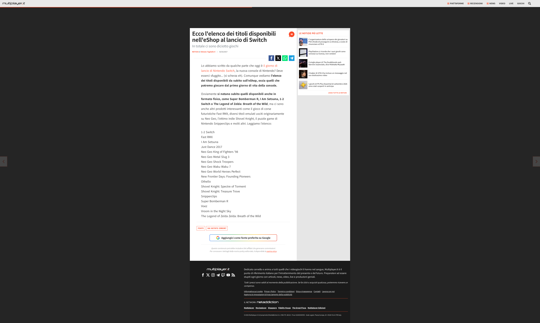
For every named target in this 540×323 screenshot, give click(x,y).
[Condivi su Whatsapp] (285, 58)
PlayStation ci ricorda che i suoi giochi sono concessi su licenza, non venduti (327, 52)
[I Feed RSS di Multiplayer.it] (233, 275)
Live (511, 3)
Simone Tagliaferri (208, 52)
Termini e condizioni (286, 291)
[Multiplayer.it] (13, 3)
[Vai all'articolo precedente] (536, 161)
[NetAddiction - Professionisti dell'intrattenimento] (267, 302)
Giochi (520, 3)
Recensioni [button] (476, 3)
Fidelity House (284, 307)
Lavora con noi (328, 291)
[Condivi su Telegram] (291, 58)
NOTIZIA (195, 52)
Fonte (201, 228)
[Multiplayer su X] (208, 275)
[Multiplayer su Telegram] (218, 275)
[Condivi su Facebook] (271, 58)
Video (502, 3)
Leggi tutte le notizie (337, 93)
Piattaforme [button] (457, 3)
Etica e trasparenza (304, 291)
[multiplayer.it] (218, 269)
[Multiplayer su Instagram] (213, 275)
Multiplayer (249, 307)
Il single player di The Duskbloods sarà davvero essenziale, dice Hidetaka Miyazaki (327, 63)
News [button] (492, 3)
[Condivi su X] (278, 58)
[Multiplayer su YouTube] (228, 275)
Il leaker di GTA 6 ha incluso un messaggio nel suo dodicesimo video (328, 74)
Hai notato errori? (216, 228)
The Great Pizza (299, 307)
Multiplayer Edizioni (316, 307)
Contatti (317, 291)
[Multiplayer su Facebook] (203, 275)
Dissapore (272, 307)
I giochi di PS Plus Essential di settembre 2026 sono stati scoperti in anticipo (328, 85)
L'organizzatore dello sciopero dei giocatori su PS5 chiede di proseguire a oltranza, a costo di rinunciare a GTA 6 (328, 41)
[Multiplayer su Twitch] (223, 275)
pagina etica (271, 251)
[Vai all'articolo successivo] (3, 161)
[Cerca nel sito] (529, 3)
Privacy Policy (270, 291)
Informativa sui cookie (253, 291)
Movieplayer (261, 307)
